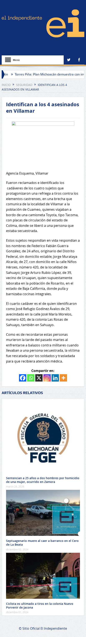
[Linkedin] (55, 378)
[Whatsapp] (30, 378)
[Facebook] (22, 378)
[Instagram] (47, 378)
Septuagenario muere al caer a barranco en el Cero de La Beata (42, 542)
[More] (63, 378)
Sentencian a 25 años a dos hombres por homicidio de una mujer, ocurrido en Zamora (42, 480)
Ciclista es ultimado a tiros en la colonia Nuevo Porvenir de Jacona (39, 605)
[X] (39, 378)
